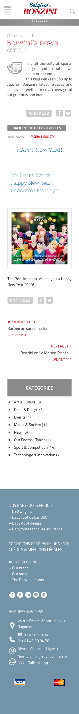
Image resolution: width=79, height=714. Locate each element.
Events (19, 417)
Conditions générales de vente (39, 543)
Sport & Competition (31, 447)
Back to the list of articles (37, 127)
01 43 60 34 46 (36, 634)
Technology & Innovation (34, 454)
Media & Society (27, 424)
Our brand (20, 567)
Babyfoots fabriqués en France (37, 529)
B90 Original (22, 511)
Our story (20, 573)
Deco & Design (26, 409)
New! (18, 432)
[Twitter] (68, 114)
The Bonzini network (29, 579)
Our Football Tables (29, 439)
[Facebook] (59, 114)
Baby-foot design (26, 523)
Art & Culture (25, 402)
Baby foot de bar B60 (29, 517)
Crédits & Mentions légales (35, 549)
